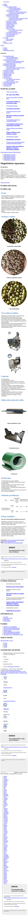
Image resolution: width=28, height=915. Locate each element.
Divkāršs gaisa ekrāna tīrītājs (15, 19)
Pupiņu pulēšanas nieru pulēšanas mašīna (13, 133)
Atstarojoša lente (10, 36)
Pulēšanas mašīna (10, 24)
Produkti (5, 5)
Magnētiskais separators (11, 23)
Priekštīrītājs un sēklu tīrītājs (12, 15)
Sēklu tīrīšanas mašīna (13, 672)
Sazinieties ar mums (7, 43)
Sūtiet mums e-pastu (5, 182)
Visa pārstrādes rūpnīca (11, 6)
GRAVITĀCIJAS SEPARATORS (11, 629)
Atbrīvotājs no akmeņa (11, 21)
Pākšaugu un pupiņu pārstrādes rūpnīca (18, 12)
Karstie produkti (9, 670)
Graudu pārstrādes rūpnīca (12, 14)
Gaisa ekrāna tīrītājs (13, 17)
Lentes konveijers (13, 31)
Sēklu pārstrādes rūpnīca (14, 8)
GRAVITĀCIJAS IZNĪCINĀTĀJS (11, 628)
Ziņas (4, 41)
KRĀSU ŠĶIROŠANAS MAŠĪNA (11, 632)
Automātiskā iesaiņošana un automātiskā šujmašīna (14, 124)
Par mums (5, 37)
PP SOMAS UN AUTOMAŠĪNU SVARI (13, 634)
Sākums (5, 4)
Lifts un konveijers (10, 28)
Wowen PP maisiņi (10, 35)
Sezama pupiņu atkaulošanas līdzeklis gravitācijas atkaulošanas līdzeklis (15, 148)
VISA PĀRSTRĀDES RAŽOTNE (11, 633)
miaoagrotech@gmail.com (13, 666)
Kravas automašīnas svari (12, 34)
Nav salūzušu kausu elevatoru (16, 30)
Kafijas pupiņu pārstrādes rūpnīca (16, 13)
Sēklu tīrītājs (19, 671)
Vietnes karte (17, 670)
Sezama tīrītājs (12, 671)
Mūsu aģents (9, 40)
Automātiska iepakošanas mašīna (13, 32)
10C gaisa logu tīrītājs (12, 94)
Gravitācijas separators (11, 22)
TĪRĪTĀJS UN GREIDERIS (10, 626)
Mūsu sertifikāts (9, 39)
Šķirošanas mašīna (10, 26)
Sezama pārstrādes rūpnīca (15, 9)
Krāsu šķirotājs (9, 27)
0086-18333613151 (7, 687)
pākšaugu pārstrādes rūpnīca (12, 10)
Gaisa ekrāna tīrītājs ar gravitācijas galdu (18, 18)
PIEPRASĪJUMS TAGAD (7, 640)
